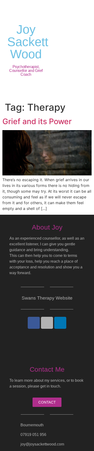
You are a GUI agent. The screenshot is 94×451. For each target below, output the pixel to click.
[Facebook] (34, 323)
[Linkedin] (60, 323)
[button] (70, 49)
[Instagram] (47, 323)
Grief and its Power (37, 121)
